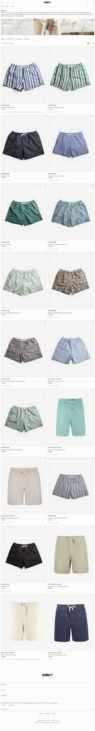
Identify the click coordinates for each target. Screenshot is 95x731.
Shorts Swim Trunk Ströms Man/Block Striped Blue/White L (26, 112)
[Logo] (47, 2)
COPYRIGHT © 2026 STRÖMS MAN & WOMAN (44, 722)
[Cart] (93, 2)
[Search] (8, 2)
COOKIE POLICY (54, 720)
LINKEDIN (54, 713)
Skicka (92, 709)
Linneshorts (19, 39)
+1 (42, 112)
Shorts (12, 6)
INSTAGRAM (47, 713)
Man (2, 6)
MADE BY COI (57, 722)
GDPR (49, 720)
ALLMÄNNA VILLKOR (41, 720)
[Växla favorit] (46, 47)
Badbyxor (26, 39)
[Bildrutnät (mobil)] (93, 43)
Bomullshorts (10, 39)
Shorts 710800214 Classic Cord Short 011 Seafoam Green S (26, 659)
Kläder (7, 6)
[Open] (2, 2)
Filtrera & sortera (8, 43)
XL (7, 112)
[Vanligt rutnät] (90, 43)
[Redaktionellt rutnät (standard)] (88, 43)
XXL (10, 112)
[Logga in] (87, 2)
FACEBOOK (41, 713)
